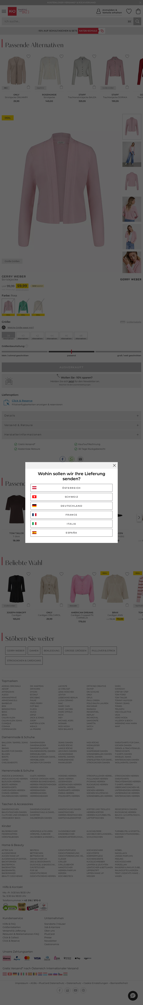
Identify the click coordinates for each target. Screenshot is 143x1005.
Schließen (114, 465)
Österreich (71, 487)
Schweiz (71, 496)
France (71, 514)
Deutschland (71, 505)
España (71, 532)
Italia (71, 523)
